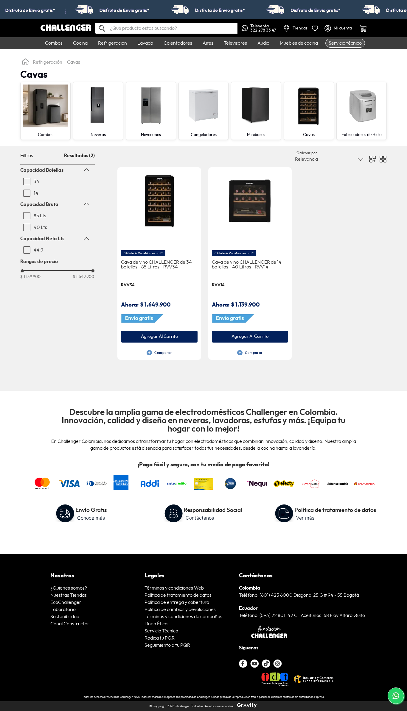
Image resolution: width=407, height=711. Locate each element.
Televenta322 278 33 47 (263, 28)
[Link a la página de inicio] (25, 62)
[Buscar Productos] (100, 28)
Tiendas (300, 28)
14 (36, 193)
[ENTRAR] (338, 28)
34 (36, 181)
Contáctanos (200, 518)
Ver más (305, 518)
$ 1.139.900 (30, 277)
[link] (203, 9)
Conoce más (91, 518)
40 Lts (40, 227)
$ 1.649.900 (83, 277)
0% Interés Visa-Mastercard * (143, 253)
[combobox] (166, 28)
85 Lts (40, 215)
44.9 (38, 250)
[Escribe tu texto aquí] (266, 664)
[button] (57, 170)
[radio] (372, 159)
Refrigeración (47, 62)
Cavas (73, 62)
